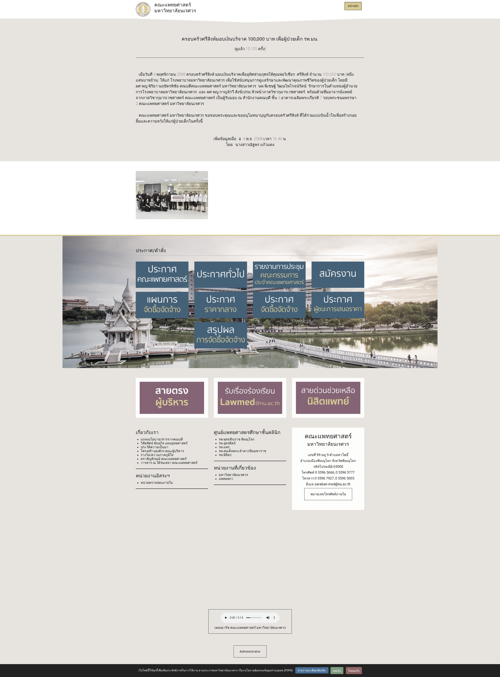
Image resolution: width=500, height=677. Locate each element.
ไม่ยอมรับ (354, 671)
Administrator (250, 651)
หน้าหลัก (353, 6)
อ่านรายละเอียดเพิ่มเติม (312, 670)
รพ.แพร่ (224, 447)
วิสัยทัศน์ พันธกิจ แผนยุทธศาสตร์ (164, 443)
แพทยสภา (226, 479)
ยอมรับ (337, 671)
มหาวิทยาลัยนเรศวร (233, 475)
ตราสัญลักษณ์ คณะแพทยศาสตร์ (164, 459)
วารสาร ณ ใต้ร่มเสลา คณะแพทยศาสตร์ (169, 463)
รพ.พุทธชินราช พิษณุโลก (236, 439)
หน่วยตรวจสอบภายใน (157, 483)
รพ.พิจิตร (225, 455)
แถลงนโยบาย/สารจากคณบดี (162, 439)
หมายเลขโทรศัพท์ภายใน (328, 494)
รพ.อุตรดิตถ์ (227, 443)
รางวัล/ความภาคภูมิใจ (157, 455)
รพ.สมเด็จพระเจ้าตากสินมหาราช (242, 451)
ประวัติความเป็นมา (154, 447)
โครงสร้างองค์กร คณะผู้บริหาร (162, 451)
